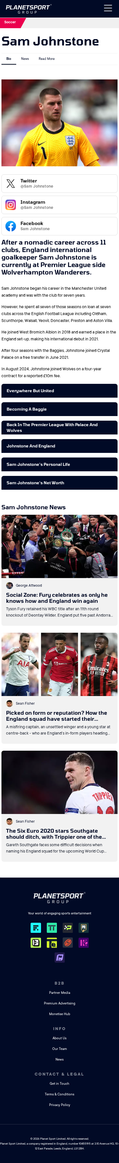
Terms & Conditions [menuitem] (59, 1094)
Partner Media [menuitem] (59, 993)
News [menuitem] (59, 1059)
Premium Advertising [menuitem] (59, 1003)
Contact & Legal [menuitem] (59, 1074)
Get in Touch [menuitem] (59, 1084)
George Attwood (29, 586)
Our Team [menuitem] (59, 1049)
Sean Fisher (25, 703)
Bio (8, 59)
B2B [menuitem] (60, 983)
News (25, 59)
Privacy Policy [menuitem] (59, 1105)
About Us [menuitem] (59, 1038)
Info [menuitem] (59, 1028)
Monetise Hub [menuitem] (59, 1014)
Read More (47, 59)
